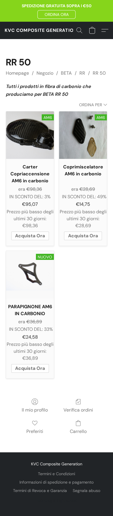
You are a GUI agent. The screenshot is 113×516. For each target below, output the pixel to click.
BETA (66, 73)
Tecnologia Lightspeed (57, 500)
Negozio (45, 73)
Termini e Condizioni (56, 473)
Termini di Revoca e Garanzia (40, 490)
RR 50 (99, 73)
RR (82, 73)
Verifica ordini (78, 410)
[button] (56, 14)
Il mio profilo (35, 410)
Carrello (78, 431)
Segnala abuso (86, 490)
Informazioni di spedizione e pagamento (56, 482)
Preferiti (34, 431)
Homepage (17, 73)
